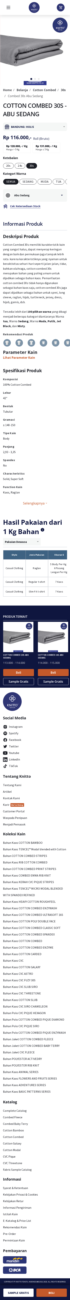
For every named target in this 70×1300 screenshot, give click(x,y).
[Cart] (61, 7)
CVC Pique (9, 1156)
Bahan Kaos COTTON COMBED (22, 941)
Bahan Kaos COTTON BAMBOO (23, 843)
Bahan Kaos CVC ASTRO (18, 974)
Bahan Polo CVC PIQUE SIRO (21, 1026)
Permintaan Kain (14, 1240)
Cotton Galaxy (12, 1143)
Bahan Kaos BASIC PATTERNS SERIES (27, 1091)
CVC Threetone (12, 1163)
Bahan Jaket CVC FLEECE (19, 1052)
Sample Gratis (18, 681)
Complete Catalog (15, 1110)
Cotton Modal (12, 1150)
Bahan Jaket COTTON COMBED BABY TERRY (31, 1046)
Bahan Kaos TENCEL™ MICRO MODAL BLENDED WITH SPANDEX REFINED (33, 892)
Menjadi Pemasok (14, 824)
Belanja (22, 90)
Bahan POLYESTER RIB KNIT (21, 1065)
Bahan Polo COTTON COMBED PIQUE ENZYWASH (34, 1032)
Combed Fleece (12, 1117)
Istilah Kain (10, 1214)
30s (63, 90)
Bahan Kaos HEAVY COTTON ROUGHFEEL (29, 901)
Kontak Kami (11, 798)
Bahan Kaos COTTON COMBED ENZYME (28, 947)
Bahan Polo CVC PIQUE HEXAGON (24, 1013)
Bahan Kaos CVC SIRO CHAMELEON (25, 1006)
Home (7, 90)
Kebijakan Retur (13, 1201)
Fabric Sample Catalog (17, 1169)
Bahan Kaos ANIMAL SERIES (20, 1072)
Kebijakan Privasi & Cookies (20, 1194)
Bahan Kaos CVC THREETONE (22, 993)
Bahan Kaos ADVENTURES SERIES (24, 1085)
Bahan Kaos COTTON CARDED (22, 954)
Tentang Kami (12, 785)
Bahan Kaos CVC (13, 960)
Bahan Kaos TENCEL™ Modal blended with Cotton (34, 849)
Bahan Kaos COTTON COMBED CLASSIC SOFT (32, 928)
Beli (18, 672)
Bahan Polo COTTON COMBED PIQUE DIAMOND (33, 1019)
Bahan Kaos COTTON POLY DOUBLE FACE (29, 921)
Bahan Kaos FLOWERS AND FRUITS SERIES (30, 1078)
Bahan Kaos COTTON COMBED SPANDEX (29, 934)
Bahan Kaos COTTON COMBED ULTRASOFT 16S (33, 915)
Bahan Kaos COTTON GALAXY (21, 967)
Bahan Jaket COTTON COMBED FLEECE (28, 1039)
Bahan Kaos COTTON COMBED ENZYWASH (30, 908)
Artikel (7, 791)
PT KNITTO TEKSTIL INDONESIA (25, 1282)
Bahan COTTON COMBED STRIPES (25, 856)
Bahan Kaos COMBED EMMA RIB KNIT (27, 875)
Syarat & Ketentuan (15, 1188)
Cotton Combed (44, 90)
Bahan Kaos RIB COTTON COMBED (25, 862)
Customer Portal (14, 811)
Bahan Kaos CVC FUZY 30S (19, 980)
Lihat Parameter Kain (19, 358)
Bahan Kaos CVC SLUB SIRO (20, 987)
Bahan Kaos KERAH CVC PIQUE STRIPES (28, 882)
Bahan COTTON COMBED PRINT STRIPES (29, 869)
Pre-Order (9, 1234)
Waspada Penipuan (15, 818)
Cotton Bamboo (13, 1130)
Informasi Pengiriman (17, 1207)
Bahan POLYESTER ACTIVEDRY (22, 1059)
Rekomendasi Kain (15, 1227)
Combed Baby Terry (15, 1124)
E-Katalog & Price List (17, 1221)
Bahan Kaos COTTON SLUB (20, 1000)
